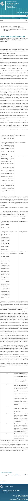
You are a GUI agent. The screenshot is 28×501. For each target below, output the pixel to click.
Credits (13, 495)
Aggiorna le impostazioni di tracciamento (19, 499)
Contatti (26, 12)
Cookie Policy (25, 498)
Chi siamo (18, 495)
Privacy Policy (18, 498)
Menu (1, 20)
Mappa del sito (24, 495)
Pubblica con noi (19, 12)
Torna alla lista (3, 481)
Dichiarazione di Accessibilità (21, 496)
